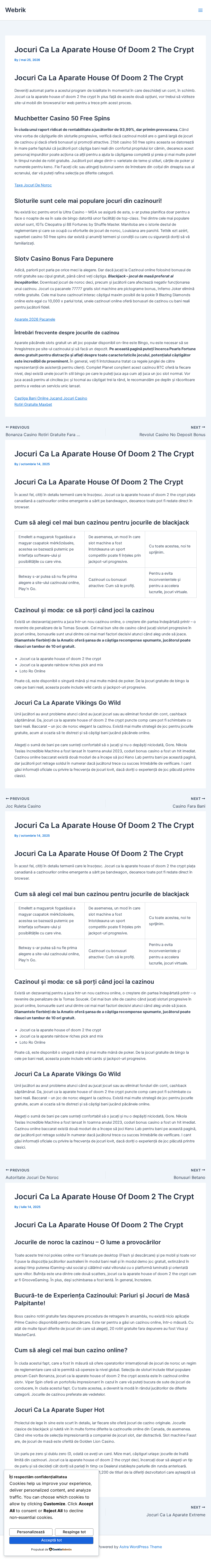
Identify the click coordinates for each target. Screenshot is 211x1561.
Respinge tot (74, 1532)
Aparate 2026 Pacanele (34, 319)
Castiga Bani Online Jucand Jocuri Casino (50, 398)
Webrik (15, 10)
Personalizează (31, 1532)
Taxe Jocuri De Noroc (33, 185)
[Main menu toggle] (200, 10)
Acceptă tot (51, 1540)
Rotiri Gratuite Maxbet (33, 404)
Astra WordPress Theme (140, 1547)
